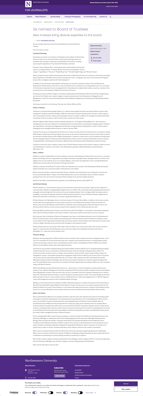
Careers (77, 377)
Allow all (125, 383)
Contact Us (103, 16)
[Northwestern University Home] (28, 4)
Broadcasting (55, 16)
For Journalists (36, 10)
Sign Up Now (59, 376)
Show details (89, 392)
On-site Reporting (90, 16)
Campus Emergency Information (83, 375)
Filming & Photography (73, 16)
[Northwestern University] (71, 360)
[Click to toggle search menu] (110, 17)
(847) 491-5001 (32, 377)
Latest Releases (59, 22)
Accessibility (78, 370)
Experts (29, 16)
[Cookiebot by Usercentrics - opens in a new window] (14, 393)
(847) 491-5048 (97, 57)
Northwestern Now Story (48, 40)
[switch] (50, 392)
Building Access (79, 372)
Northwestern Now (41, 2)
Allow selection (125, 389)
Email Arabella (97, 60)
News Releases (40, 16)
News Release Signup (112, 6)
